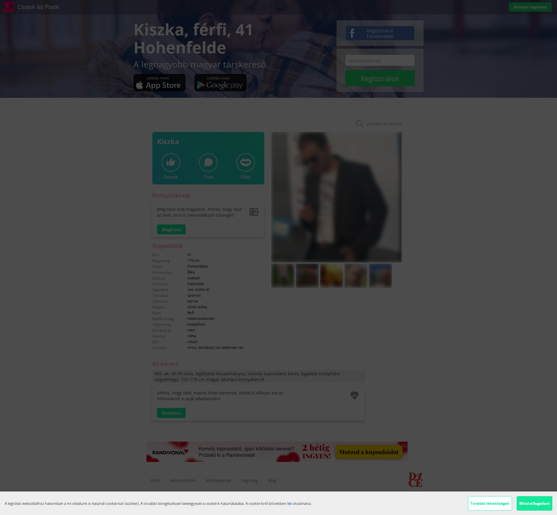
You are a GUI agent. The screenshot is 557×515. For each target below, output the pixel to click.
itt (289, 503)
